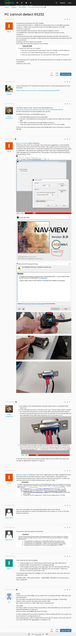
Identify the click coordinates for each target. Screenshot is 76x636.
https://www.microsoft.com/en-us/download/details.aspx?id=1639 (37, 90)
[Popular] (30, 3)
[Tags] (26, 3)
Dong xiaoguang (9, 117)
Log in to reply (65, 74)
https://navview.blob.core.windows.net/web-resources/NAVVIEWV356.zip (39, 110)
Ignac (9, 569)
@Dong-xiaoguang (22, 143)
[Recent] (22, 3)
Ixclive (9, 32)
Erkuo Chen (9, 518)
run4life (9, 94)
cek (9, 602)
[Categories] (17, 3)
